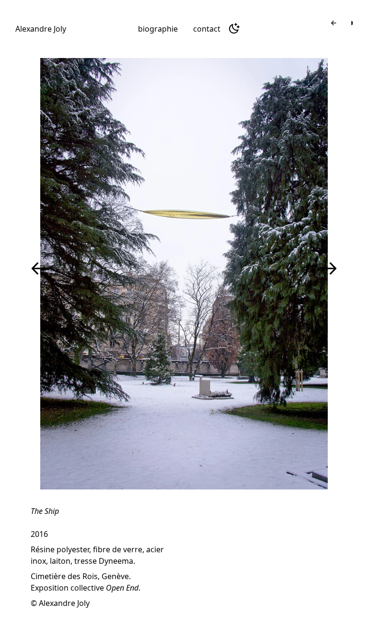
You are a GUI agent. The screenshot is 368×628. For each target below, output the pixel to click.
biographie (158, 28)
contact (206, 28)
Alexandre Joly (40, 28)
